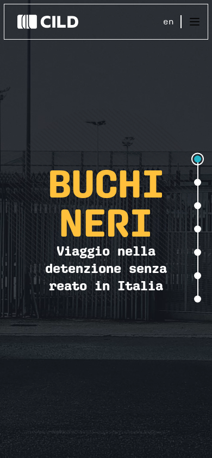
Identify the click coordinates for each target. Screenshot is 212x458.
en (168, 21)
